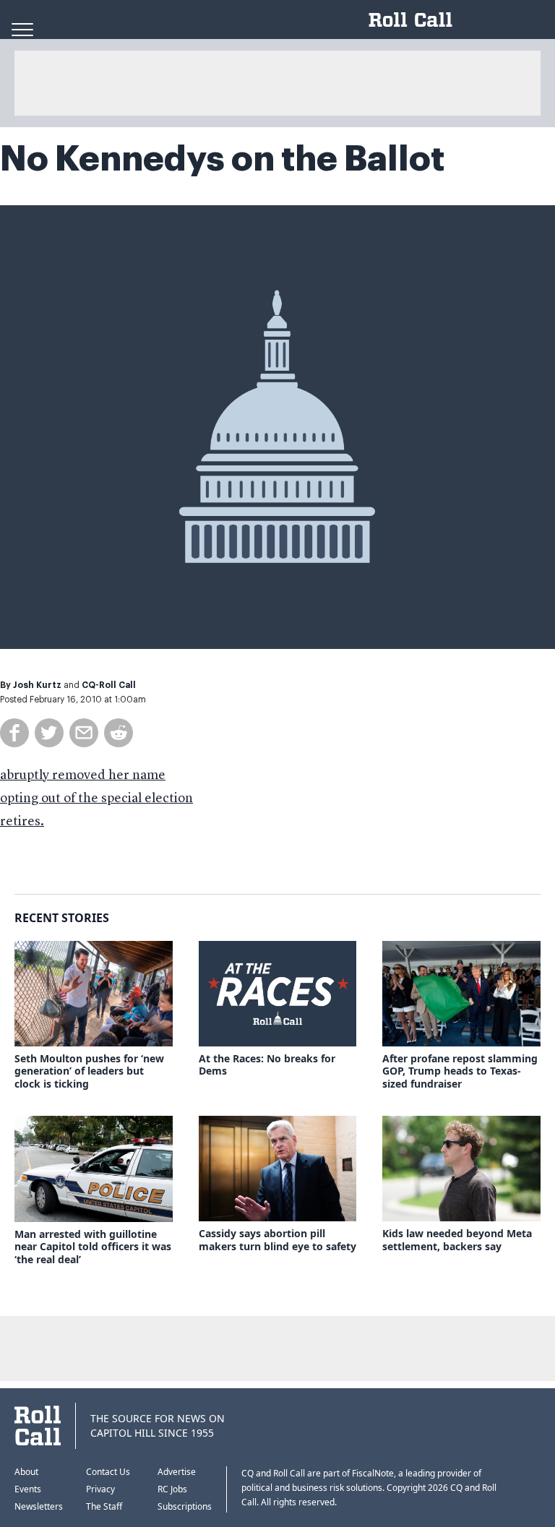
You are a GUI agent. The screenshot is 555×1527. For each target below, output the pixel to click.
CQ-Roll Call (109, 685)
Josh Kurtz (37, 685)
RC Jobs (172, 1489)
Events (27, 1489)
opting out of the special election (96, 798)
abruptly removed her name (82, 775)
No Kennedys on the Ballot (222, 159)
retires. (22, 821)
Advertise (177, 1472)
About (26, 1472)
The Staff (104, 1506)
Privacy (100, 1489)
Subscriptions (185, 1506)
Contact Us (108, 1472)
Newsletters (38, 1506)
